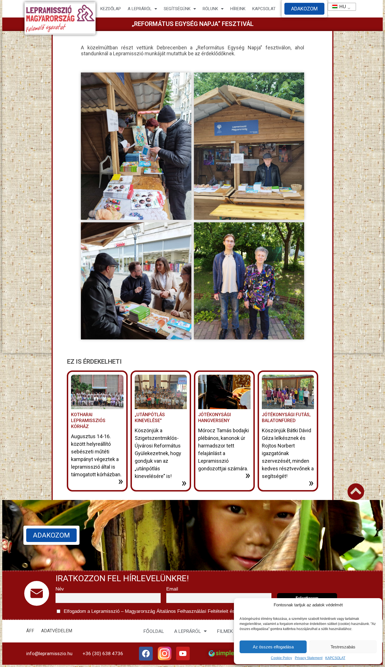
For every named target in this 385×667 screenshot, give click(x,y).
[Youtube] (183, 653)
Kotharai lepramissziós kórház (88, 420)
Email (172, 589)
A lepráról (140, 8)
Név (60, 589)
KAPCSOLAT (335, 658)
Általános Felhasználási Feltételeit (192, 611)
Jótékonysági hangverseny (214, 417)
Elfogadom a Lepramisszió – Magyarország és (177, 611)
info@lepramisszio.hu (49, 653)
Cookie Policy (281, 658)
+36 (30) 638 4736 (103, 653)
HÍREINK (237, 8)
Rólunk (210, 8)
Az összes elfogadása (273, 646)
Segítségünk (177, 8)
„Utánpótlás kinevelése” (150, 417)
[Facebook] (146, 654)
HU (340, 6)
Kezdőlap (110, 8)
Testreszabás (343, 646)
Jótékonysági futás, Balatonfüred (286, 417)
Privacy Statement (308, 658)
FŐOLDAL (153, 631)
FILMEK (225, 631)
